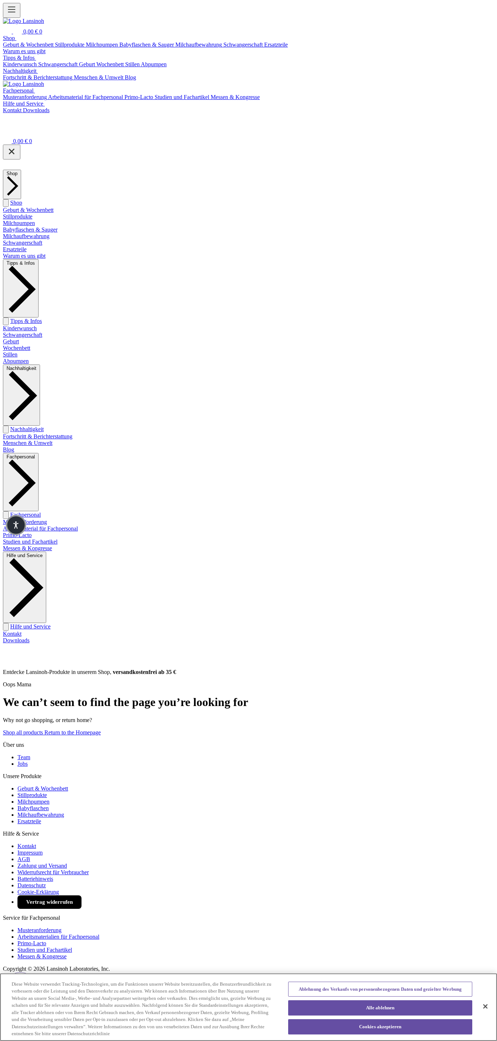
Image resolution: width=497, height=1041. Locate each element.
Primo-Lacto (17, 535)
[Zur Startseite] (23, 21)
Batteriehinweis (35, 879)
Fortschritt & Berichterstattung (37, 436)
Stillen (10, 354)
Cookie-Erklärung (38, 892)
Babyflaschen (33, 808)
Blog (8, 449)
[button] (16, 525)
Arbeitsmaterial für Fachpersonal (40, 528)
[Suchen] (8, 31)
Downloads (16, 640)
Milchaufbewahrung (26, 236)
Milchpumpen (19, 223)
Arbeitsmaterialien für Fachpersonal (58, 937)
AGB (23, 859)
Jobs (22, 764)
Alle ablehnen (380, 1008)
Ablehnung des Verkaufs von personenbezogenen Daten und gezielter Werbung (380, 989)
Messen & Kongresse (27, 548)
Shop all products (23, 732)
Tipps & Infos (26, 321)
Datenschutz (31, 885)
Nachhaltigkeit (27, 429)
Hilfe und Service (30, 626)
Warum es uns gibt (24, 256)
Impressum (30, 852)
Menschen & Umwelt (27, 443)
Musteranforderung (39, 930)
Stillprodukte (17, 216)
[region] (248, 1007)
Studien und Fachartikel (30, 542)
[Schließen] (11, 152)
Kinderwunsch (20, 328)
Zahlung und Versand (42, 866)
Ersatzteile (15, 249)
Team (23, 757)
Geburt (11, 341)
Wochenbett (16, 348)
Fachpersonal (25, 515)
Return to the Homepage (72, 732)
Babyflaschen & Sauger (30, 229)
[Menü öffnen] (11, 10)
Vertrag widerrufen (49, 902)
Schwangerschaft (22, 243)
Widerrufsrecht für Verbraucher (53, 872)
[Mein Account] (7, 131)
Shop (16, 203)
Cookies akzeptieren (380, 1026)
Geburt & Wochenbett (28, 210)
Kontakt (12, 634)
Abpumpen (16, 361)
